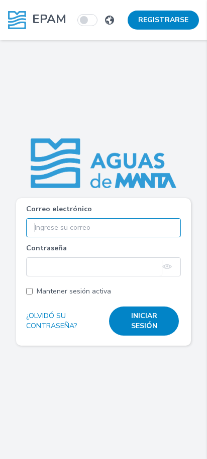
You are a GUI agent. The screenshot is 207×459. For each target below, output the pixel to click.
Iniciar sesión (144, 321)
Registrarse (163, 20)
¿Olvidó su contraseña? (51, 321)
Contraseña (46, 248)
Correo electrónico (59, 209)
